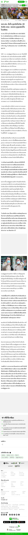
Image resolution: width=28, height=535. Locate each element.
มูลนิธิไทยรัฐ (20, 504)
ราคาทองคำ (21, 475)
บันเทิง (2, 483)
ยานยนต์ (12, 475)
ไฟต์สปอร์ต (3, 493)
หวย (20, 483)
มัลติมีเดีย (12, 486)
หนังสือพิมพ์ (13, 481)
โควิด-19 (16, 455)
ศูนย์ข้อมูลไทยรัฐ (4, 506)
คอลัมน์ (21, 481)
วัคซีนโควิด (3, 457)
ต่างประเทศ (21, 473)
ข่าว (16, 20)
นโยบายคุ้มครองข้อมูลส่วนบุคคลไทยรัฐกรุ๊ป (9, 507)
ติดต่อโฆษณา (19, 509)
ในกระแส (20, 472)
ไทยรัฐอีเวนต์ (4, 499)
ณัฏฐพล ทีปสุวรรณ (10, 457)
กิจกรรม (2, 504)
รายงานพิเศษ (3, 481)
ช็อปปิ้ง (2, 497)
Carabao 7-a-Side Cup (15, 494)
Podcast (21, 485)
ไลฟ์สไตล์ (2, 486)
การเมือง (20, 20)
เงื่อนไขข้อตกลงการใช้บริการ (6, 509)
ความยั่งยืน (3, 477)
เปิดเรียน (3, 455)
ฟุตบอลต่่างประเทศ (4, 491)
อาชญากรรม (3, 475)
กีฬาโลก (12, 493)
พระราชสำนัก (3, 472)
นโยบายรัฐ (12, 473)
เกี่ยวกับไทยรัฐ (14, 504)
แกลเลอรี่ (2, 494)
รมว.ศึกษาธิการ (18, 457)
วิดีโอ (12, 485)
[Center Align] (26, 5)
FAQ (9, 506)
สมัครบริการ (21, 1)
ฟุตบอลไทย (13, 491)
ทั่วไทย (11, 472)
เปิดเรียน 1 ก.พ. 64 (10, 455)
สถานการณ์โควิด (22, 455)
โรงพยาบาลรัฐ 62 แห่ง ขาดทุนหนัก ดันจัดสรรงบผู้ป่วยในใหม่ (14, 431)
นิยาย (2, 485)
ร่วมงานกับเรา (8, 504)
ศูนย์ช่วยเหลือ (13, 506)
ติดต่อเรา (14, 509)
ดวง (11, 483)
